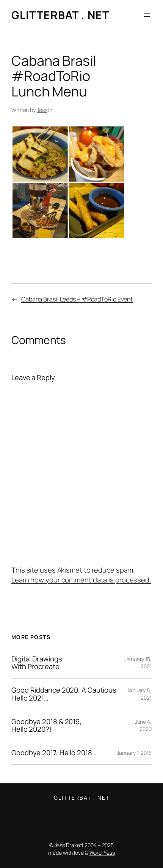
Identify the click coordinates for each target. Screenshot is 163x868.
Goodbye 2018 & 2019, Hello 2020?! (46, 725)
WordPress (102, 852)
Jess (42, 110)
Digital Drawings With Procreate (36, 663)
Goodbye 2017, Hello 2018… (54, 753)
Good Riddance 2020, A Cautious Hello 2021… (63, 694)
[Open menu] (147, 15)
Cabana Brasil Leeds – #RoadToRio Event (77, 299)
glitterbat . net (60, 15)
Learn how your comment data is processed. (81, 580)
